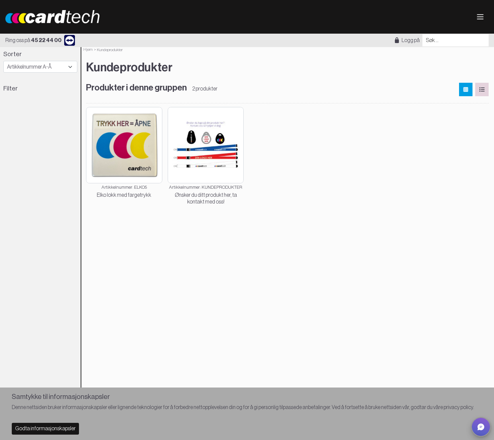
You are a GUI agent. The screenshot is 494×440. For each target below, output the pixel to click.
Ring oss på (33, 40)
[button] (481, 427)
